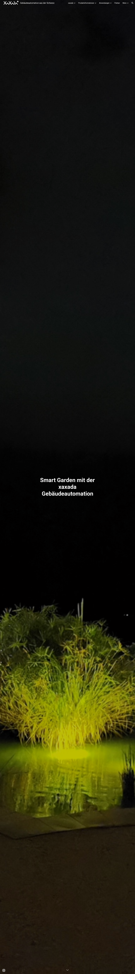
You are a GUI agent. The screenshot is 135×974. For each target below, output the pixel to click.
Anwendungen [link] (104, 3)
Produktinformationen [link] (86, 3)
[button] (132, 3)
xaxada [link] (70, 3)
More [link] (124, 3)
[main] (67, 487)
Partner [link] (117, 3)
